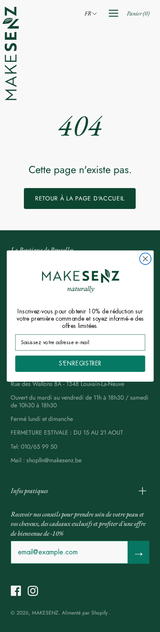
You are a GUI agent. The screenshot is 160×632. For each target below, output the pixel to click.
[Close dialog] (145, 258)
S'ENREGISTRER (79, 364)
